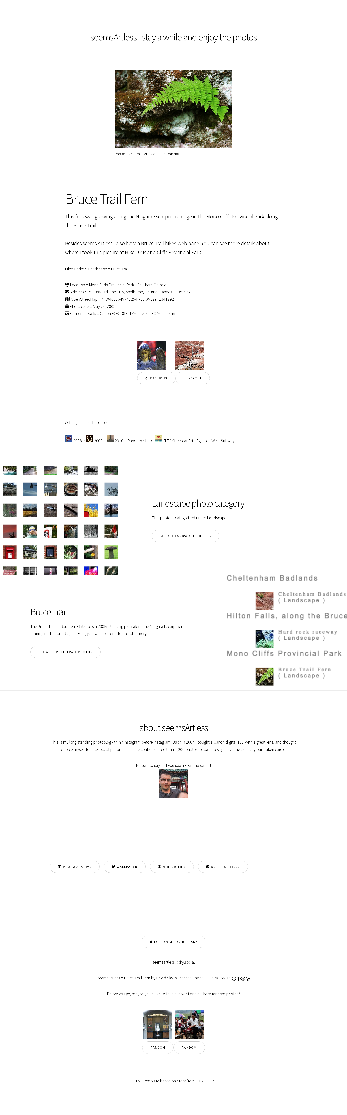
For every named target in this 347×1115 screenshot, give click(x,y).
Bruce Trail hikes (158, 243)
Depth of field (225, 867)
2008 (77, 441)
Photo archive (76, 867)
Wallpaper (127, 867)
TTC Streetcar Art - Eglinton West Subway (199, 441)
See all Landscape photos (185, 536)
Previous (158, 378)
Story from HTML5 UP (195, 1081)
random (158, 1047)
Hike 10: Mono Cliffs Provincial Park (163, 252)
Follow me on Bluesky (175, 942)
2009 (98, 441)
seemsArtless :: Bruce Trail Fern (123, 978)
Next (191, 378)
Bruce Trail (120, 269)
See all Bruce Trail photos (65, 652)
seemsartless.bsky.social (173, 962)
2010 (119, 441)
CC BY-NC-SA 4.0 (218, 978)
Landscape (97, 269)
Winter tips (173, 867)
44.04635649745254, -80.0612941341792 (138, 299)
